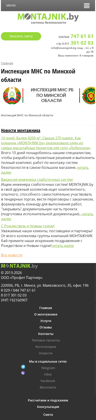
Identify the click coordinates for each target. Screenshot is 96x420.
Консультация (48, 407)
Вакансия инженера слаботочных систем (37, 179)
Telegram (48, 368)
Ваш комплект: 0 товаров (76, 55)
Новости (45, 353)
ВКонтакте (48, 387)
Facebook (48, 381)
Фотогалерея (45, 347)
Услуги (45, 321)
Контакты (45, 334)
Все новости (11, 255)
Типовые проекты (46, 340)
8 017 (78, 44)
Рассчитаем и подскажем (48, 400)
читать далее (62, 245)
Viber (48, 374)
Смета (48, 414)
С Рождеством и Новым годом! (27, 226)
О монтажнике (45, 314)
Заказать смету (21, 36)
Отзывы (46, 327)
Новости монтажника (20, 130)
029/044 (76, 37)
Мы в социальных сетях (48, 361)
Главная (7, 63)
